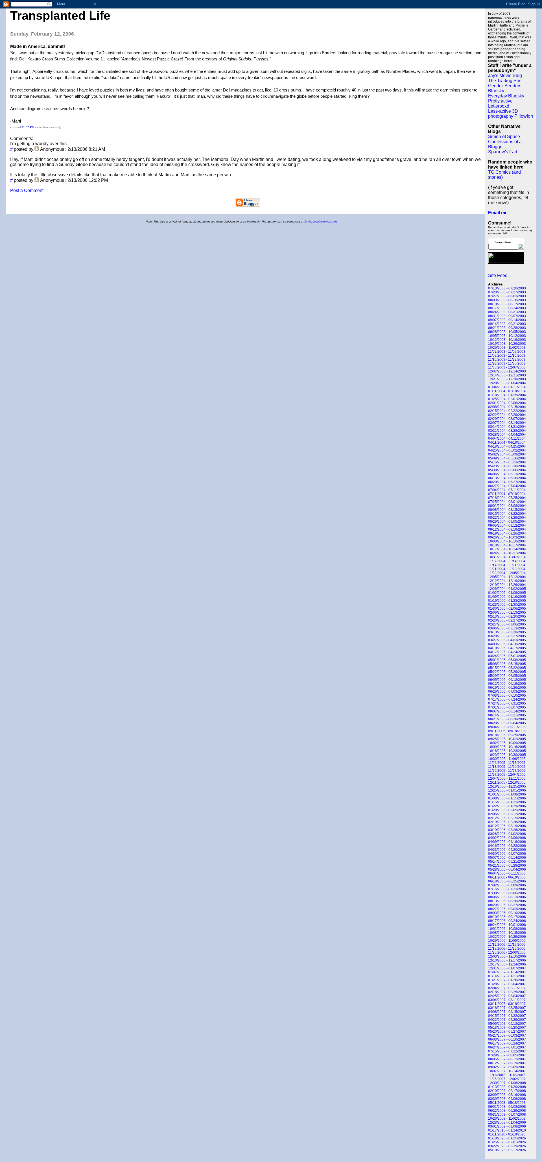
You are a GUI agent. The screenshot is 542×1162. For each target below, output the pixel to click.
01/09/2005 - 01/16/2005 (507, 597)
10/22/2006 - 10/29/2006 (507, 937)
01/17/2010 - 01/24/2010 (507, 1130)
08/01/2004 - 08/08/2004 (507, 506)
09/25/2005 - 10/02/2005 (507, 739)
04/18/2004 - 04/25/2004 (507, 446)
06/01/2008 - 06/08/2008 (507, 1107)
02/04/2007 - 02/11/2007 (507, 988)
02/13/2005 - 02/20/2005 (507, 616)
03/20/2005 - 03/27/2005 (507, 636)
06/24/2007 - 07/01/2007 (507, 1047)
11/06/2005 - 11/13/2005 (506, 763)
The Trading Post (505, 80)
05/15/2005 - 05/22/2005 (507, 668)
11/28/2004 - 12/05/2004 (507, 573)
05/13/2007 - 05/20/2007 (507, 1028)
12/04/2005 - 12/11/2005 (507, 779)
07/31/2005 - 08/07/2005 (507, 707)
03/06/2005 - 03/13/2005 (507, 628)
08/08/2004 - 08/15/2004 (507, 510)
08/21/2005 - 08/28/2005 (507, 719)
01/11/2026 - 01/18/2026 (507, 1134)
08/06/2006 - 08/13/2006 (507, 897)
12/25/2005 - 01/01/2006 (507, 790)
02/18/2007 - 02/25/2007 (507, 992)
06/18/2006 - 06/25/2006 (507, 881)
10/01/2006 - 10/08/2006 (507, 929)
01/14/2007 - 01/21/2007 (507, 976)
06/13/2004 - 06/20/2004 (507, 478)
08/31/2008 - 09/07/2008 (507, 1115)
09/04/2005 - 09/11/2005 (507, 727)
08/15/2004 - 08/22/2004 (507, 514)
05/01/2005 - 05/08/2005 (507, 660)
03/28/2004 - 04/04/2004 (507, 435)
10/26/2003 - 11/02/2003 (507, 348)
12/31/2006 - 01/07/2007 (507, 968)
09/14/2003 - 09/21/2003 (507, 324)
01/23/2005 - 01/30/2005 (507, 605)
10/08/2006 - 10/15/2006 (507, 933)
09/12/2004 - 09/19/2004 (507, 529)
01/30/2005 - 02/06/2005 (507, 609)
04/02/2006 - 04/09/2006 (507, 838)
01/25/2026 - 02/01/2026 (507, 1142)
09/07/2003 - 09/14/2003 (507, 320)
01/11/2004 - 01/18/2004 (507, 391)
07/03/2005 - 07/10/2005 (507, 695)
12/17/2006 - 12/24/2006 (507, 964)
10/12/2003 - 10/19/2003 (507, 340)
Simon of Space (504, 136)
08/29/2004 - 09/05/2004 (507, 522)
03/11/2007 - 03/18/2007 (507, 1004)
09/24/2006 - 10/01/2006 (507, 925)
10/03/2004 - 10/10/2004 (507, 541)
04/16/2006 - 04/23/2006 (507, 846)
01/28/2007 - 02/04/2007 (507, 984)
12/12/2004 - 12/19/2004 (507, 581)
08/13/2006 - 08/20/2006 (507, 901)
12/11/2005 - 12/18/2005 (507, 782)
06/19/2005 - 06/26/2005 (507, 688)
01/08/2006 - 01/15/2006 (507, 798)
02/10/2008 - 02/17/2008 (507, 1091)
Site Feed (498, 275)
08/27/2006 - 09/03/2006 (507, 909)
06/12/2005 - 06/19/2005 (507, 684)
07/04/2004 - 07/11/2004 (507, 490)
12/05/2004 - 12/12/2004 (507, 577)
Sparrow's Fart (502, 151)
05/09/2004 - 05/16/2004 (507, 458)
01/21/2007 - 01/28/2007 (507, 980)
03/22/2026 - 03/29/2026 (507, 1146)
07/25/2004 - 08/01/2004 (507, 502)
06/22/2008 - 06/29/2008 (507, 1111)
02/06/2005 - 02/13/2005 (507, 612)
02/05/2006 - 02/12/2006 (507, 814)
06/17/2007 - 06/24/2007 (507, 1043)
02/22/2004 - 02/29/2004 (507, 415)
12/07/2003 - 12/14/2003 (507, 371)
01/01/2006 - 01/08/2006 (507, 794)
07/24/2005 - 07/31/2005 (507, 703)
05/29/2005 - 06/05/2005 (507, 676)
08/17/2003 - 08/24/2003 (507, 308)
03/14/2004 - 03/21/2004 (507, 427)
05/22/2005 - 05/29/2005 (507, 672)
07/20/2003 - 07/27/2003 (507, 292)
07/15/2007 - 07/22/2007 (507, 1051)
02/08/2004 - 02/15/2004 (507, 407)
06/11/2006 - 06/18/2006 (507, 877)
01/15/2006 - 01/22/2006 (507, 802)
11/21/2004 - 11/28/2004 (506, 569)
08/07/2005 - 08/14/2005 (507, 711)
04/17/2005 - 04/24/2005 (507, 652)
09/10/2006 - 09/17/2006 (507, 917)
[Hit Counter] (498, 271)
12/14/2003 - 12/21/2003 (507, 375)
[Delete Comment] (10, 154)
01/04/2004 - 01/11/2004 (507, 387)
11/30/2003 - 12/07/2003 (507, 367)
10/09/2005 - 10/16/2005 (507, 747)
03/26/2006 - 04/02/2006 (507, 834)
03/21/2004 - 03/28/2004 (507, 431)
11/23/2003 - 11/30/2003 (506, 363)
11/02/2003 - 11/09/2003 (506, 352)
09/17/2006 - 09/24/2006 (507, 921)
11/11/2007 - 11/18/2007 (506, 1075)
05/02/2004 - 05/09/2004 (507, 454)
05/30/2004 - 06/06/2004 (507, 470)
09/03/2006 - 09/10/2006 (507, 913)
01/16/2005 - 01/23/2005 (507, 601)
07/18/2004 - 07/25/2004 (507, 498)
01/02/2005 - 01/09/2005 (507, 593)
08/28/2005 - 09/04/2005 (507, 723)
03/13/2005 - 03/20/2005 (507, 632)
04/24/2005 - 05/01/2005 (507, 656)
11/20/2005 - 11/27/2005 (506, 771)
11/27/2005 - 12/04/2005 (507, 775)
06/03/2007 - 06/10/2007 (507, 1039)
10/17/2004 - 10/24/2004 (507, 549)
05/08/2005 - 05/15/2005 (507, 664)
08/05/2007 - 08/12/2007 (507, 1059)
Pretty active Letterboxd (500, 103)
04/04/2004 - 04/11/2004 (507, 439)
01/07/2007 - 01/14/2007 (507, 972)
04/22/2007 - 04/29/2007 (507, 1020)
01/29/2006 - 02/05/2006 (507, 810)
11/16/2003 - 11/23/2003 (506, 359)
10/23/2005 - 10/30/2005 (507, 755)
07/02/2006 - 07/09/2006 (507, 885)
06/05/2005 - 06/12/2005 (507, 680)
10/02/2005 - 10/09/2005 (507, 743)
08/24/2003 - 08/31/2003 (507, 312)
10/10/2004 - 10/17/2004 (507, 545)
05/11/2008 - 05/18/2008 (507, 1103)
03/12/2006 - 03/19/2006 (507, 826)
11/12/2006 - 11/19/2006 (506, 945)
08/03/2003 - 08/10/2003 (507, 300)
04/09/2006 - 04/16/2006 (507, 842)
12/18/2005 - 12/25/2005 (507, 786)
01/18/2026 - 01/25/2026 (507, 1138)
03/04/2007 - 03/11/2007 (507, 1000)
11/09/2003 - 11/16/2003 (506, 355)
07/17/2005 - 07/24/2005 (507, 699)
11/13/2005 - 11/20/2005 (506, 767)
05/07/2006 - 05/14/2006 (507, 858)
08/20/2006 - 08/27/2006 (507, 905)
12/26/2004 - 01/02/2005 (507, 589)
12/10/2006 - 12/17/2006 (507, 960)
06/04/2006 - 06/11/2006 (507, 873)
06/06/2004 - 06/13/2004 (507, 474)
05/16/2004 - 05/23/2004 (507, 462)
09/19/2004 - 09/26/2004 (507, 533)
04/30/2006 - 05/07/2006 (507, 854)
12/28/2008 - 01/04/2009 (507, 1122)
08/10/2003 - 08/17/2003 (507, 304)
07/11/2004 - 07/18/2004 (507, 494)
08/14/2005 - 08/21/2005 (507, 715)
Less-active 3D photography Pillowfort (510, 114)
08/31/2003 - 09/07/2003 (507, 316)
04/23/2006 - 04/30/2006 (507, 850)
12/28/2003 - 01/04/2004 (507, 383)
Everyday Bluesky (506, 95)
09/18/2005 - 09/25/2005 (507, 735)
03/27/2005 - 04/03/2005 (507, 640)
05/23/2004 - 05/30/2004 (507, 466)
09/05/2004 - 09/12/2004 (507, 525)
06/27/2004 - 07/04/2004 (507, 486)
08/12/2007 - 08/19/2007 (507, 1063)
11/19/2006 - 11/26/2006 (506, 948)
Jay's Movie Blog (505, 75)
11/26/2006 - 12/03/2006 (507, 952)
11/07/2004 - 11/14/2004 (506, 561)
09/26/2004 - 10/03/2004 (507, 537)
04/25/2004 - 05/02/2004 (507, 450)
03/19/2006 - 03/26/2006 (507, 830)
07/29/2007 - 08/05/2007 (507, 1055)
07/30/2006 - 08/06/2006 (507, 893)
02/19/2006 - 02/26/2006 (507, 822)
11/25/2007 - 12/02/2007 (507, 1079)
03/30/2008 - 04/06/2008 (507, 1099)
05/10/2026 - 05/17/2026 (507, 1150)
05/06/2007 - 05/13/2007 (507, 1024)
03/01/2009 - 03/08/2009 (507, 1126)
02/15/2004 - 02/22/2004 (507, 411)
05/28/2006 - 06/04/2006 (507, 869)
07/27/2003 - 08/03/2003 (507, 296)
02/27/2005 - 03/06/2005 (507, 624)
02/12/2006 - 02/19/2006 (507, 818)
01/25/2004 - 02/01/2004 (507, 399)
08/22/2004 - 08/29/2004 (507, 518)
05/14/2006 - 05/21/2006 (507, 862)
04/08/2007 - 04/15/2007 (507, 1012)
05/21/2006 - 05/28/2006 (507, 865)
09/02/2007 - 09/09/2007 (507, 1067)
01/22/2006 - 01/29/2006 (507, 806)
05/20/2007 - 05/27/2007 (507, 1032)
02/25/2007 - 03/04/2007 (507, 996)
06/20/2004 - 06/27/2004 (507, 482)
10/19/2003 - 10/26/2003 (507, 344)
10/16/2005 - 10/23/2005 (507, 751)
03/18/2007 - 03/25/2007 (507, 1008)
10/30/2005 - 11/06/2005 (507, 759)
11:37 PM (28, 127)
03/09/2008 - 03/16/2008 (507, 1095)
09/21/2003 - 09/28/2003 (507, 328)
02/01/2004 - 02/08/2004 (507, 403)
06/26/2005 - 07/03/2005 (507, 692)
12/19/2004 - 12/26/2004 (507, 585)
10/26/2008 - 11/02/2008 (507, 1118)
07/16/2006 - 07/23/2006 (507, 889)
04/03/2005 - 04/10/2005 (507, 644)
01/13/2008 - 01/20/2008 (507, 1087)
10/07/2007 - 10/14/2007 (507, 1071)
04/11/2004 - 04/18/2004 (507, 442)
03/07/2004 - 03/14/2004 (507, 423)
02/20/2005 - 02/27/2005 (507, 620)
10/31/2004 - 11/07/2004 (507, 557)
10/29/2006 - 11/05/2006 (507, 941)
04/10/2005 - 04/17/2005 (507, 648)
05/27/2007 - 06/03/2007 (507, 1035)
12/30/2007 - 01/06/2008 (507, 1083)
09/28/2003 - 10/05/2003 (507, 332)
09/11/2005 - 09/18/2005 (507, 731)
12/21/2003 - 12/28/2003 (507, 379)
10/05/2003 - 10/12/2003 (507, 336)
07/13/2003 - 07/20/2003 (507, 288)
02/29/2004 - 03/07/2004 (507, 419)
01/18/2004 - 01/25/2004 (507, 395)
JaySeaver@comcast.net (320, 221)
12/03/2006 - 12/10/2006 (507, 956)
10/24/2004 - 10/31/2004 (507, 553)
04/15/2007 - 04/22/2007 (507, 1016)
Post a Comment (26, 190)
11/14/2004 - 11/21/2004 (506, 565)
